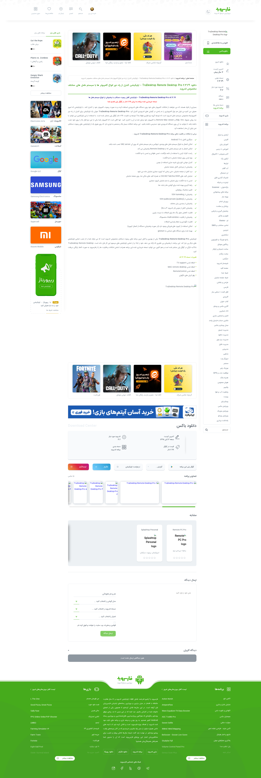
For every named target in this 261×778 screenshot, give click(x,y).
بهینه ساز (225, 196)
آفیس (226, 139)
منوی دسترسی (35, 13)
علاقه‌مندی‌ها (49, 13)
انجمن (71, 13)
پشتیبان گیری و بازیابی (219, 211)
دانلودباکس (223, 51)
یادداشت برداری (222, 420)
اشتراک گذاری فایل (221, 177)
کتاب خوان (224, 301)
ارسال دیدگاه (108, 633)
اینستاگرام (82, 466)
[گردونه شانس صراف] (147, 46)
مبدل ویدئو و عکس (221, 325)
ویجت (226, 396)
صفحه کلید (224, 268)
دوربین (225, 230)
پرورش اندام (223, 201)
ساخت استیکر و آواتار (220, 249)
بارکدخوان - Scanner (220, 187)
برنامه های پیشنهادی (220, 192)
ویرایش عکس (223, 406)
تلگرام (106, 466)
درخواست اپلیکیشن (132, 466)
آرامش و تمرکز (223, 134)
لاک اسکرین (223, 311)
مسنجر (226, 363)
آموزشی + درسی (222, 149)
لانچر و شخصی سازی (220, 315)
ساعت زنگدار (223, 253)
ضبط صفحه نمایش (221, 277)
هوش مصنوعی (223, 382)
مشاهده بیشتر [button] (46, 93)
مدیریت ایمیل (223, 330)
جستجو (80, 13)
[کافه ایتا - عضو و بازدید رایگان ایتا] (117, 46)
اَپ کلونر (225, 168)
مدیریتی (225, 349)
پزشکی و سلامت (222, 206)
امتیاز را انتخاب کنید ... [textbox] (107, 616)
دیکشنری (224, 234)
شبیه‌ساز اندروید (222, 263)
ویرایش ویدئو (223, 415)
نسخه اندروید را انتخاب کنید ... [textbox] (104, 609)
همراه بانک (224, 377)
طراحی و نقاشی (222, 282)
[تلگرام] (147, 768)
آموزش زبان (224, 144)
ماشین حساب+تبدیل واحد (218, 320)
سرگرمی (225, 258)
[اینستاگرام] (113, 768)
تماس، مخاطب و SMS (220, 225)
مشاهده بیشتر (198, 758)
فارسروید (93, 247)
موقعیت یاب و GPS (220, 373)
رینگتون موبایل (222, 244)
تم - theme (223, 220)
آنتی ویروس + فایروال (220, 153)
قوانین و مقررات (110, 625)
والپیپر (226, 387)
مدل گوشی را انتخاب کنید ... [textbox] (105, 601)
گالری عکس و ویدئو (221, 306)
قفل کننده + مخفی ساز (220, 292)
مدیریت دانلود (223, 334)
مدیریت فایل (223, 344)
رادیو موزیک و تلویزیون (219, 239)
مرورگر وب (224, 358)
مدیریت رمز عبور (222, 339)
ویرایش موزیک (222, 411)
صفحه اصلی (190, 78)
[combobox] (95, 601)
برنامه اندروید (218, 108)
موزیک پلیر (224, 368)
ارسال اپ (61, 13)
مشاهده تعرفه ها (52, 310)
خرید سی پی (92, 13)
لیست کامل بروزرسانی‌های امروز (175, 689)
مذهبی (225, 353)
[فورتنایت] (86, 378)
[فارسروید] (130, 680)
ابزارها (226, 163)
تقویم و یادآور (223, 215)
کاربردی (225, 296)
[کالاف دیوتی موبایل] (86, 46)
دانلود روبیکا (108, 751)
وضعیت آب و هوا (221, 392)
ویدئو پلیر (224, 401)
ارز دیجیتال (224, 173)
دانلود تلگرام (123, 751)
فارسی (226, 287)
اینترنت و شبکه (222, 182)
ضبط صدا (224, 273)
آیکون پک (224, 158)
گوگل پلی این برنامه (187, 466)
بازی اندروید (152, 751)
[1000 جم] (178, 46)
